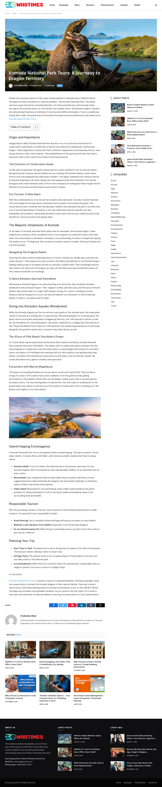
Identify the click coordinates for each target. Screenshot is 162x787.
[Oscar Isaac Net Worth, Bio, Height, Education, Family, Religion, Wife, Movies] (117, 766)
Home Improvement (119, 257)
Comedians (115, 213)
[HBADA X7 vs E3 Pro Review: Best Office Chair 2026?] (20, 649)
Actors (113, 181)
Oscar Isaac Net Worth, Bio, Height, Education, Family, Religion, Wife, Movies (140, 764)
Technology (116, 298)
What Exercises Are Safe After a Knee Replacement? (142, 133)
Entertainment (107, 5)
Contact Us (152, 783)
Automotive (115, 201)
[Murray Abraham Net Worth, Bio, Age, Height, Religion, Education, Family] (117, 752)
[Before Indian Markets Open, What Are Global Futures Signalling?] (118, 108)
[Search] (156, 5)
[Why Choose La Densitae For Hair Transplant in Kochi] (20, 683)
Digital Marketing (118, 217)
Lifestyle (124, 5)
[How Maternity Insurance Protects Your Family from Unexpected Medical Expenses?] (118, 149)
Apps (113, 189)
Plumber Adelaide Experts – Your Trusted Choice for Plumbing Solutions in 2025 (54, 698)
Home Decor (116, 253)
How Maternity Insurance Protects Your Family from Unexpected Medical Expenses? (141, 147)
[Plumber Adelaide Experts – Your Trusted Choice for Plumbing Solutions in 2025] (54, 683)
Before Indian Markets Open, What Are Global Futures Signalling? (140, 106)
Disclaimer (128, 783)
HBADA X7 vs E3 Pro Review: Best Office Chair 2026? (20, 662)
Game (113, 245)
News (77, 5)
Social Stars (116, 294)
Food (113, 241)
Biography (63, 5)
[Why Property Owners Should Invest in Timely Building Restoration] (89, 649)
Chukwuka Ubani (21, 85)
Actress (114, 185)
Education (115, 221)
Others (113, 278)
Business (90, 5)
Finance (114, 237)
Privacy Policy (140, 783)
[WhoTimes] (24, 5)
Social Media (116, 290)
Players (114, 282)
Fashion (114, 233)
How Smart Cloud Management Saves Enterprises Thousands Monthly (88, 698)
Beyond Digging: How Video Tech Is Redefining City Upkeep (54, 662)
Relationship (116, 286)
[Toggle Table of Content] (34, 127)
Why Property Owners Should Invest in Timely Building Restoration (87, 664)
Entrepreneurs (117, 229)
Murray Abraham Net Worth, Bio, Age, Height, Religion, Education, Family (142, 750)
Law (112, 261)
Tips (112, 302)
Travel (113, 306)
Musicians (115, 269)
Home (52, 5)
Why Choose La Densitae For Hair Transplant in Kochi (20, 696)
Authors (114, 197)
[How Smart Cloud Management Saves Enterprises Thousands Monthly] (89, 683)
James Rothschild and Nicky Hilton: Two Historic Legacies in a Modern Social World (142, 160)
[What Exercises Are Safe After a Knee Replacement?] (118, 135)
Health (137, 5)
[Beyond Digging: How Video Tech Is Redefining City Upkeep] (54, 649)
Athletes (114, 193)
